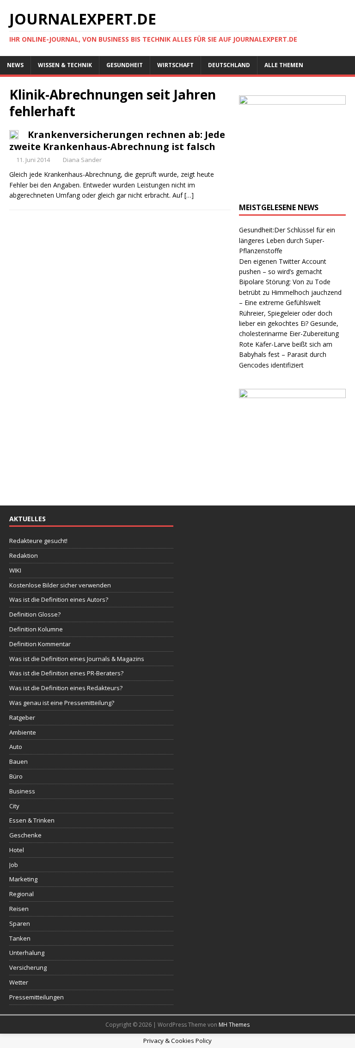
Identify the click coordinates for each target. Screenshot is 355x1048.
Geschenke (25, 835)
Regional (21, 894)
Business (22, 791)
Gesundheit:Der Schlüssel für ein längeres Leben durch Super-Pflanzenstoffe (287, 240)
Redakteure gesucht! (38, 540)
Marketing (23, 879)
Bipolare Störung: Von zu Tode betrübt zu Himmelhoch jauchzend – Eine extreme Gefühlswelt (290, 292)
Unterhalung (26, 952)
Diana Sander (82, 160)
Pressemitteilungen (36, 997)
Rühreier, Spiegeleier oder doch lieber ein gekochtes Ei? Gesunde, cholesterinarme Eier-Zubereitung (289, 323)
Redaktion (23, 555)
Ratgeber (22, 717)
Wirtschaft (175, 65)
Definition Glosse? (35, 614)
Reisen (19, 909)
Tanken (20, 938)
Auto (15, 746)
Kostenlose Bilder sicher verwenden (60, 585)
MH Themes (234, 1025)
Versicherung (28, 967)
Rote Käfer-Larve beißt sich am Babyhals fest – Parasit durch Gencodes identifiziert (285, 354)
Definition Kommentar (40, 644)
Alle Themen (283, 65)
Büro (16, 776)
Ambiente (22, 732)
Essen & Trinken (32, 820)
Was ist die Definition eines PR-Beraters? (66, 673)
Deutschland (229, 65)
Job (13, 865)
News (15, 65)
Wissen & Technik (65, 65)
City (14, 806)
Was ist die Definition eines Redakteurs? (65, 688)
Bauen (18, 761)
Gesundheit (124, 65)
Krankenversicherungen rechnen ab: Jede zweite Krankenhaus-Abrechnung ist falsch (117, 140)
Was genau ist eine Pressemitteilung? (61, 703)
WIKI (15, 570)
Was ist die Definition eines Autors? (58, 599)
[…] (189, 195)
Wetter (18, 982)
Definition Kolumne (36, 629)
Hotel (16, 850)
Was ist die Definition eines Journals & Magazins (76, 659)
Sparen (19, 923)
